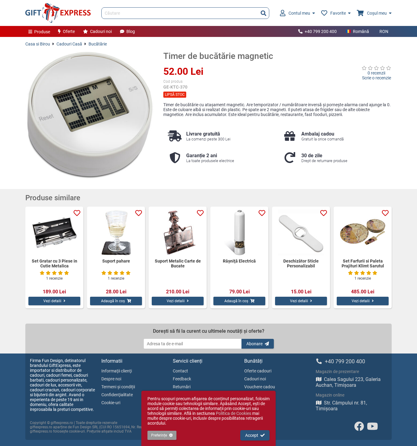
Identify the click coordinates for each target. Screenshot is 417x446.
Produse (42, 31)
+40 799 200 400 (321, 31)
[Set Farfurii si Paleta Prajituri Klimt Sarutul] (363, 233)
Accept (251, 435)
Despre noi (111, 378)
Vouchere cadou (259, 386)
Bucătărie (98, 44)
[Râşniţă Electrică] (239, 233)
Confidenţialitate (117, 394)
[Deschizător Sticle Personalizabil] (301, 233)
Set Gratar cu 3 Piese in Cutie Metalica (54, 263)
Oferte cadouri (257, 370)
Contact (180, 370)
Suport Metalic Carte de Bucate (178, 263)
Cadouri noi (101, 31)
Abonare (254, 343)
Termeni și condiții (118, 386)
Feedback (182, 378)
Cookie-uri (110, 402)
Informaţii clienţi (116, 370)
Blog (130, 31)
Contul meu (299, 13)
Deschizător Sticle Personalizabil (301, 263)
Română (361, 31)
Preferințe (159, 435)
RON (383, 31)
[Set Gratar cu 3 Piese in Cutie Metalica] (54, 233)
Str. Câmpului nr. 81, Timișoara (341, 406)
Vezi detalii (52, 301)
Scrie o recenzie (376, 77)
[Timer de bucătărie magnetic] (89, 115)
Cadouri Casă (69, 44)
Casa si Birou (37, 44)
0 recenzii (376, 73)
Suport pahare (116, 261)
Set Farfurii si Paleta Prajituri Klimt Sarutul (363, 263)
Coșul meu (377, 13)
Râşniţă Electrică (239, 261)
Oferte (69, 31)
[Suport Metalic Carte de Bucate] (178, 233)
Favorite (338, 13)
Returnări (181, 386)
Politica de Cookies (233, 413)
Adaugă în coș (113, 301)
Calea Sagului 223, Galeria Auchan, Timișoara (348, 382)
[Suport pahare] (116, 233)
